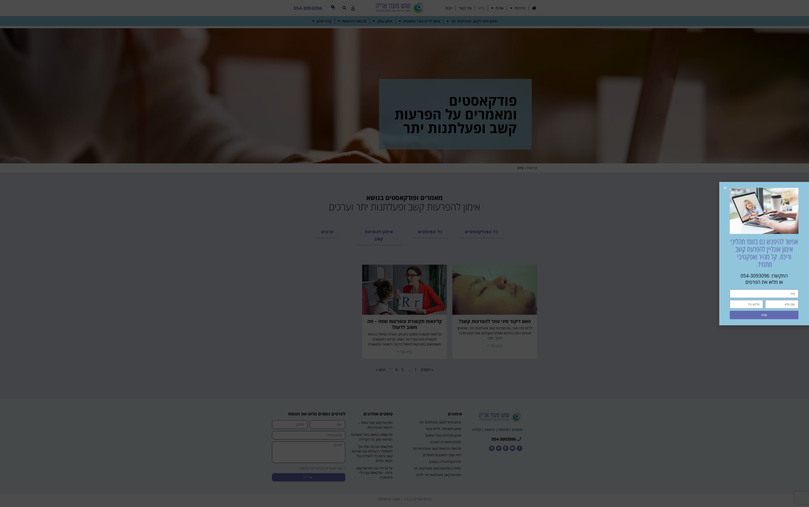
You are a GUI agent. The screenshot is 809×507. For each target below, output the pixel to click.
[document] (404, 253)
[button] (725, 187)
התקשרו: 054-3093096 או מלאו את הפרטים (764, 278)
